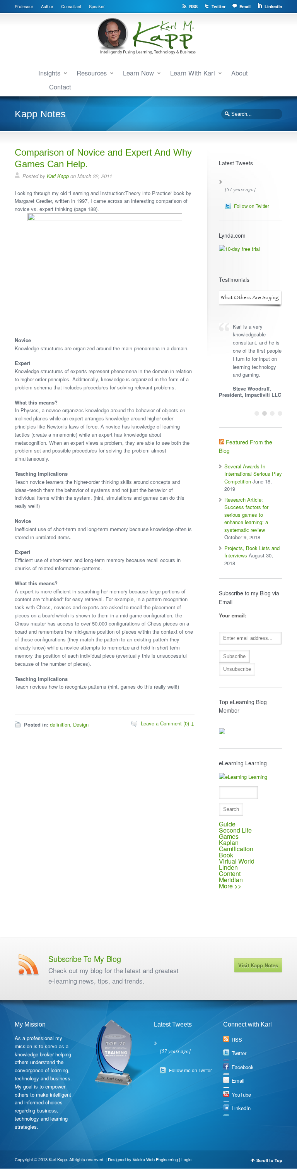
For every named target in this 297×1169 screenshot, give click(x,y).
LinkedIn (273, 6)
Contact (60, 86)
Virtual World (236, 861)
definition (60, 724)
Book (226, 854)
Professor (24, 6)
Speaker (97, 6)
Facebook (243, 1067)
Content (230, 873)
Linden (228, 867)
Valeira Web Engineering (155, 1159)
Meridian (231, 879)
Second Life (235, 830)
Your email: (232, 615)
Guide (227, 823)
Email (245, 6)
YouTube (241, 1094)
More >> (230, 885)
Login (186, 1159)
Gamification (236, 848)
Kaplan (229, 842)
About (239, 72)
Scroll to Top (269, 1160)
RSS (193, 6)
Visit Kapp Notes (258, 965)
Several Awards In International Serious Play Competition (253, 474)
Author (47, 6)
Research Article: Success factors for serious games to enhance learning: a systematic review (246, 514)
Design (81, 724)
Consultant (71, 6)
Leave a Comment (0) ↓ (168, 723)
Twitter (218, 6)
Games (229, 836)
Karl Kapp (58, 176)
